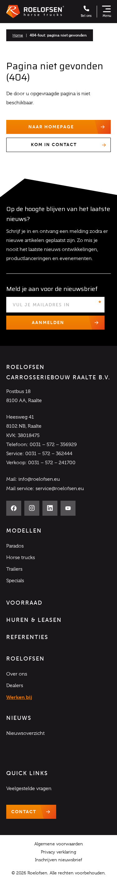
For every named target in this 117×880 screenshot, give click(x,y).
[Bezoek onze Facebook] (13, 508)
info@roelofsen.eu (39, 479)
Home (17, 35)
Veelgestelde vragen (28, 788)
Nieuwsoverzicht (25, 733)
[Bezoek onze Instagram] (31, 508)
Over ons (16, 674)
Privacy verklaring (58, 851)
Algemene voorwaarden (58, 843)
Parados (15, 546)
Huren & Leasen (34, 620)
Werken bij (19, 697)
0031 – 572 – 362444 (48, 453)
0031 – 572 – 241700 (52, 462)
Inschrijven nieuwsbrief (58, 859)
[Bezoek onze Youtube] (68, 508)
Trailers (14, 569)
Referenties (27, 637)
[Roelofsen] (35, 11)
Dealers (14, 685)
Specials (15, 580)
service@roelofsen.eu (60, 488)
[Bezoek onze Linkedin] (49, 508)
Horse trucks (20, 557)
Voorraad (24, 602)
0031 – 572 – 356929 (53, 444)
